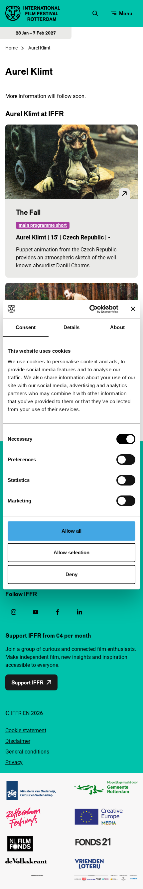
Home (11, 47)
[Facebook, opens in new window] (57, 612)
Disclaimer (17, 741)
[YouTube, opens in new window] (35, 612)
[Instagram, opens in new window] (13, 612)
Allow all (72, 531)
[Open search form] (95, 13)
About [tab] (117, 327)
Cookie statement (25, 730)
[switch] (125, 459)
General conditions (27, 752)
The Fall (28, 212)
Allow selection (72, 552)
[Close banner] (133, 309)
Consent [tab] (26, 327)
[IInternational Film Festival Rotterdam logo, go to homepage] (32, 13)
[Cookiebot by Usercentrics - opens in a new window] (90, 309)
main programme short (43, 225)
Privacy (14, 762)
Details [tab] (72, 327)
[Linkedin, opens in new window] (79, 612)
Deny (71, 574)
